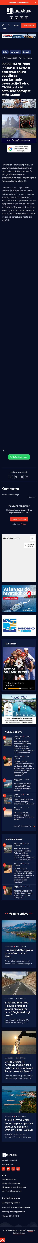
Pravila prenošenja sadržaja (11, 1191)
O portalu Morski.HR (9, 1179)
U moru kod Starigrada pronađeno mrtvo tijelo (19, 953)
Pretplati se (29, 25)
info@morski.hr (14, 1203)
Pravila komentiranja (10, 494)
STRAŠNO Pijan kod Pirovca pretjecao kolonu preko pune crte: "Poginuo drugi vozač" (17, 1009)
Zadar (5, 52)
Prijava (16, 25)
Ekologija (26, 52)
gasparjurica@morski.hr (21, 1207)
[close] (35, 2)
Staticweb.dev (19, 1233)
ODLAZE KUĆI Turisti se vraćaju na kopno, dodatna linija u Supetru (24, 801)
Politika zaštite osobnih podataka (14, 1187)
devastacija (15, 52)
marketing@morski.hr (17, 1212)
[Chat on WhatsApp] (19, 457)
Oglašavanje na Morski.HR (11, 1183)
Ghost (30, 1230)
